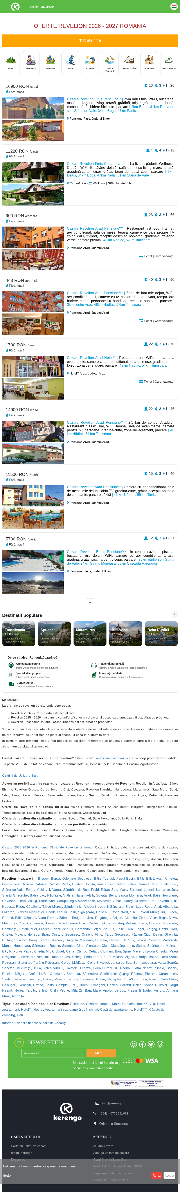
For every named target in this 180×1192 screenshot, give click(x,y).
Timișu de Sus (94, 957)
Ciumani (106, 951)
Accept (169, 1175)
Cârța (70, 951)
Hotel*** (142, 1004)
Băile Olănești (25, 918)
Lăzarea (8, 912)
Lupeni (149, 889)
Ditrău (47, 979)
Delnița (7, 974)
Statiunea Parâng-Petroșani (38, 962)
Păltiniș (131, 923)
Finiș (98, 934)
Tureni (83, 985)
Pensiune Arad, (80, 248)
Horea (19, 990)
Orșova (154, 923)
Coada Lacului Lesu (61, 912)
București (24, 968)
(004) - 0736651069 (113, 1113)
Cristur (7, 934)
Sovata (101, 895)
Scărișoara (155, 945)
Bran (45, 934)
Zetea (143, 918)
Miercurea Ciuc (13, 923)
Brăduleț (145, 990)
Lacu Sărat (168, 957)
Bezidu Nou (168, 929)
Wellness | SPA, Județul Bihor (113, 183)
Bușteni (77, 884)
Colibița (54, 884)
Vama (56, 889)
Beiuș (49, 985)
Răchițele (54, 895)
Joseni (103, 906)
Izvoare (57, 940)
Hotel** (26, 1009)
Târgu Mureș (52, 906)
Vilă (152, 1004)
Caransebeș (168, 974)
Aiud (157, 906)
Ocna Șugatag (113, 923)
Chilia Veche (59, 990)
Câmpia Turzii (66, 985)
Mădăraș (78, 962)
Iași (144, 979)
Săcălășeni (108, 974)
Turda (143, 923)
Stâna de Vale (12, 889)
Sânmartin (39, 945)
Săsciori (20, 940)
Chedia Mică (43, 951)
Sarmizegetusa (144, 962)
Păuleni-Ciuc (141, 934)
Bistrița (141, 957)
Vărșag (151, 929)
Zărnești (136, 889)
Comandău (83, 929)
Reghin (55, 945)
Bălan (137, 985)
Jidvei (162, 985)
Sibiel (130, 906)
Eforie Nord (119, 912)
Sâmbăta (73, 974)
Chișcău (102, 912)
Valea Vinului (53, 968)
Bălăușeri (9, 985)
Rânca (102, 884)
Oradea (27, 884)
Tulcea (172, 912)
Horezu (125, 985)
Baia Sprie (123, 951)
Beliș (112, 895)
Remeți (7, 918)
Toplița (90, 884)
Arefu (33, 974)
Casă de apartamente (116, 1009)
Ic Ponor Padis (20, 951)
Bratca (38, 985)
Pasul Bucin (125, 878)
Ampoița (18, 996)
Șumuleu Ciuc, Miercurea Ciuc (85, 945)
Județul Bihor (101, 118)
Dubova (101, 940)
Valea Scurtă (167, 962)
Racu (20, 906)
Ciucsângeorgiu (122, 945)
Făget (140, 929)
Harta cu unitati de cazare (29, 1146)
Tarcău (31, 990)
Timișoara (169, 923)
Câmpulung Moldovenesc (76, 901)
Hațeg (128, 901)
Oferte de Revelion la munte (71, 847)
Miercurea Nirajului (34, 957)
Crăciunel (57, 974)
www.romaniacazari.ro (112, 758)
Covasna (9, 901)
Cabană (128, 1004)
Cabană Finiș (79, 183)
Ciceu (155, 884)
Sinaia (159, 968)
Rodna (125, 968)
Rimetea (170, 878)
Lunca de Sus (121, 962)
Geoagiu (24, 985)
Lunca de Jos (166, 889)
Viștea (129, 957)
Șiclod (140, 945)
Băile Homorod (69, 923)
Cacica (112, 985)
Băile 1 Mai (124, 929)
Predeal (44, 929)
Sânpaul (150, 985)
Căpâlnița (33, 906)
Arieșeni (90, 906)
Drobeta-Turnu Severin (152, 901)
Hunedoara (22, 945)
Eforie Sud (47, 901)
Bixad (60, 951)
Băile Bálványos (149, 878)
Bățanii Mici (28, 929)
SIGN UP (101, 1053)
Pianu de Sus (63, 929)
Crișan (117, 918)
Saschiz (35, 979)
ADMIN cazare (103, 1146)
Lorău (43, 974)
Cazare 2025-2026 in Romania (25, 847)
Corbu (65, 962)
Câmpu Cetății (87, 951)
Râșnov (136, 974)
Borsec (50, 923)
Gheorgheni (11, 884)
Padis (66, 884)
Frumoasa (115, 957)
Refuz (157, 1175)
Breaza (85, 968)
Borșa (55, 878)
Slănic (43, 990)
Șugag (124, 974)
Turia (37, 968)
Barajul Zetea (39, 940)
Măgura (20, 974)
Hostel (38, 1009)
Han (20, 1015)
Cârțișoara (35, 923)
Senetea (8, 968)
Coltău (7, 940)
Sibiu (134, 912)
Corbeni (94, 923)
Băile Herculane (165, 895)
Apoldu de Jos (114, 990)
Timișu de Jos (82, 918)
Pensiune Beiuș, (81, 571)
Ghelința (170, 934)
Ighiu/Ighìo (131, 979)
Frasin (132, 990)
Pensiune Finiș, (80, 118)
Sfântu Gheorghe (15, 895)
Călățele (71, 968)
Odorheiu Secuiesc (77, 878)
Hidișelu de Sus (121, 940)
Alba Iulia (170, 906)
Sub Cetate (117, 884)
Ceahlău (130, 918)
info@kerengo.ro (114, 1103)
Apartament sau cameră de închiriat (71, 1009)
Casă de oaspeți (98, 1004)
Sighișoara (86, 912)
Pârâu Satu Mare (114, 889)
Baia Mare (93, 990)
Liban (22, 901)
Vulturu (159, 990)
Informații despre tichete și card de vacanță (34, 1023)
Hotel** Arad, (78, 373)
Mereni (138, 951)
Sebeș (77, 957)
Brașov (43, 878)
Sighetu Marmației (30, 912)
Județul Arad (100, 248)
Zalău (132, 884)
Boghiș (172, 968)
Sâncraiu (116, 906)
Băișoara (87, 979)
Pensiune (77, 1004)
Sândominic (73, 906)
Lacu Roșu (144, 906)
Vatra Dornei (47, 918)
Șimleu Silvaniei (14, 979)
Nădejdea (114, 979)
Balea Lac (37, 895)
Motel (116, 1004)
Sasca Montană (130, 895)
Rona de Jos (60, 957)
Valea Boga (158, 918)
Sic (84, 923)
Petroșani (9, 962)
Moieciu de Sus (27, 934)
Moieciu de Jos (66, 979)
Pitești (153, 979)
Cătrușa (41, 884)
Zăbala (64, 918)
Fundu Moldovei (38, 889)
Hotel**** (141, 1009)
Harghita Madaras (79, 940)
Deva (173, 918)
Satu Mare (169, 979)
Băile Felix (169, 884)
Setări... (8, 1175)
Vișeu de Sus (104, 929)
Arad (147, 895)
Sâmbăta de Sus (76, 889)
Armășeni (97, 985)
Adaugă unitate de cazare (111, 1152)
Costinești (9, 929)
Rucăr (100, 979)
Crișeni (87, 934)
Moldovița (104, 901)
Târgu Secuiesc (117, 934)
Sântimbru (90, 974)
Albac (117, 901)
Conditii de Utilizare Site (19, 775)
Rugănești (102, 918)
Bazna (153, 957)
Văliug (32, 901)
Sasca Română (148, 940)
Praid (95, 889)
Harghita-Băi (85, 895)
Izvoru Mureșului (152, 912)
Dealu (157, 934)
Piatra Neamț (142, 968)
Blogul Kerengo (21, 1152)
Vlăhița (68, 895)
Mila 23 (77, 990)
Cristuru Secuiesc (65, 934)
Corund (143, 884)
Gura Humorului (105, 968)
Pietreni (150, 974)
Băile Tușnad (104, 878)
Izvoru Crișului (156, 951)
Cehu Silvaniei (98, 962)
